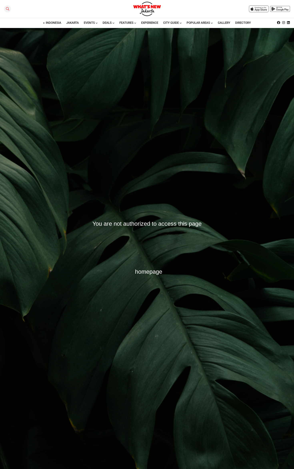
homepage (148, 271)
